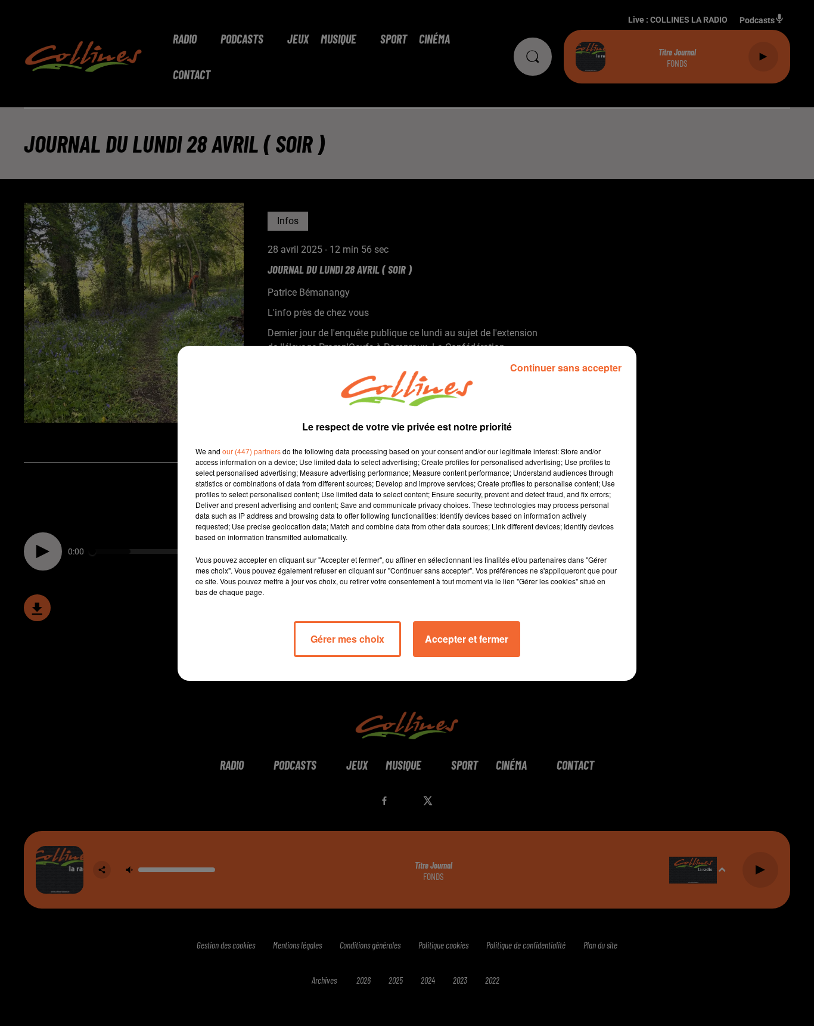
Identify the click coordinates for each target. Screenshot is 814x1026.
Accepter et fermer (466, 639)
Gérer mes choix (347, 639)
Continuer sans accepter (566, 367)
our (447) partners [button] (251, 451)
